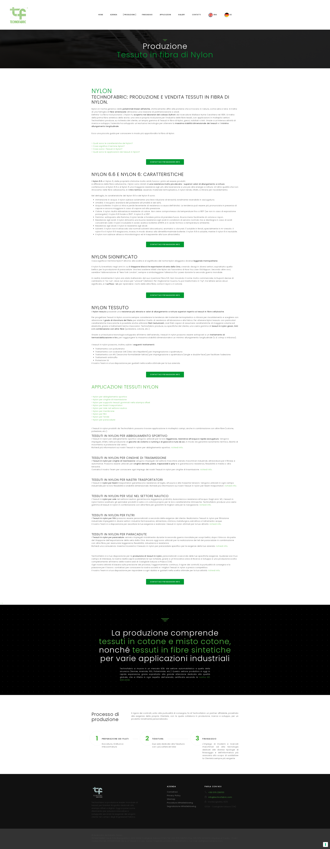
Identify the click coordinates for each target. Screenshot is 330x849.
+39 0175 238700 (216, 792)
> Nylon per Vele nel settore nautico (109, 408)
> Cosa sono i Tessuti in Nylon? (107, 149)
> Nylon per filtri (99, 414)
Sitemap (171, 799)
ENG (215, 15)
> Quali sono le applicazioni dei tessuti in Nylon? (116, 152)
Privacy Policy (174, 795)
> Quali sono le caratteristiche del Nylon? (112, 143)
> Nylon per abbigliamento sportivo (109, 396)
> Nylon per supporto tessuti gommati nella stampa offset (121, 402)
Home (100, 15)
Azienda (113, 15)
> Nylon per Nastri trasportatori (107, 405)
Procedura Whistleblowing (180, 802)
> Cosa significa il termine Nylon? (108, 146)
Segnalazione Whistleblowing (181, 806)
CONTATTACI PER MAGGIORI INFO (165, 162)
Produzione (129, 15)
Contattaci (172, 792)
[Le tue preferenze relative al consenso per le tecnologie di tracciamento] (325, 844)
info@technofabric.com (220, 797)
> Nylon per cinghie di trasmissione (109, 399)
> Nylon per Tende (100, 417)
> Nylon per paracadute (103, 420)
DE (230, 15)
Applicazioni (165, 15)
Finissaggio (147, 15)
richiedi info (177, 447)
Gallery (181, 15)
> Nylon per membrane (103, 411)
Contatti (196, 15)
